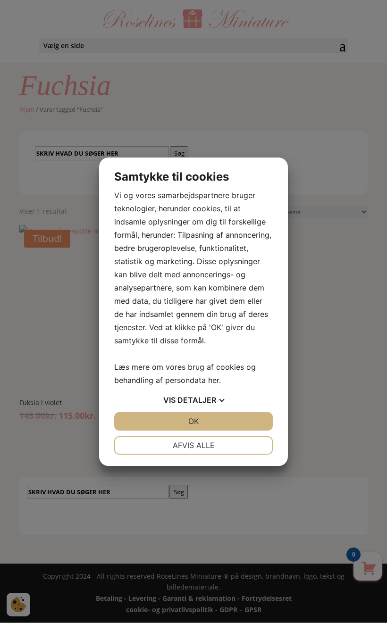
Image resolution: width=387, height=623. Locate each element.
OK (193, 421)
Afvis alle (194, 445)
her (213, 380)
